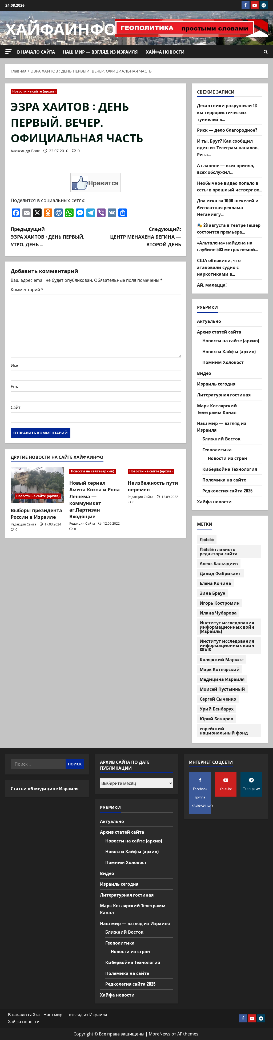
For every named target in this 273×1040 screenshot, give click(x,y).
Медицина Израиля (222, 679)
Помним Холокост (223, 362)
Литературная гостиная (224, 394)
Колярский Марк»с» (222, 659)
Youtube (207, 539)
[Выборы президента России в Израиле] (37, 485)
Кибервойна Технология (229, 469)
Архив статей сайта (219, 331)
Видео (204, 373)
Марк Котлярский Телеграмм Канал (217, 409)
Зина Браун (213, 593)
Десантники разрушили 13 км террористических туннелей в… (227, 112)
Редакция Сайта (23, 524)
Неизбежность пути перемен (153, 486)
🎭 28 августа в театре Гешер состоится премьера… (228, 228)
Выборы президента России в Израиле (36, 513)
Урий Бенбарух (217, 708)
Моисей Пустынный (222, 689)
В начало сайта (36, 52)
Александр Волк (25, 150)
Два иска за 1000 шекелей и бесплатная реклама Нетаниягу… (228, 207)
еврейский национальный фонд (224, 730)
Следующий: (145, 236)
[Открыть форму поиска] (266, 52)
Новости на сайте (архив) (33, 91)
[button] (8, 51)
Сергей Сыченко (218, 699)
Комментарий (27, 289)
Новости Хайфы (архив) (229, 351)
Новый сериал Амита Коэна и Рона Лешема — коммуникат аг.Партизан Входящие (94, 499)
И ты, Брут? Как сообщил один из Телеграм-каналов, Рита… (228, 148)
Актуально (209, 321)
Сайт (16, 407)
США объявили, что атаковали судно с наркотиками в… (219, 267)
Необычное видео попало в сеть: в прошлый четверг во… (229, 186)
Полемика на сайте (224, 479)
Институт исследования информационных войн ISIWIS (227, 645)
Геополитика (217, 449)
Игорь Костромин (220, 603)
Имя (15, 365)
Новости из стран (227, 458)
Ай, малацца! (212, 285)
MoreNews (159, 1034)
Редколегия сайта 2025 (227, 490)
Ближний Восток (221, 438)
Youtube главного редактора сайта (219, 551)
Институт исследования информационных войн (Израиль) (227, 626)
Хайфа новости (165, 52)
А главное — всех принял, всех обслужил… (225, 168)
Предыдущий (47, 236)
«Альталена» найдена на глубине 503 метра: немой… (227, 246)
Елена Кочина (215, 583)
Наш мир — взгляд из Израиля (100, 52)
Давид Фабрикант (220, 573)
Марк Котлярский (220, 669)
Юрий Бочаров (216, 718)
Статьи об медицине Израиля (44, 788)
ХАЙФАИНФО (61, 28)
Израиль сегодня (216, 383)
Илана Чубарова (218, 612)
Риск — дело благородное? (227, 130)
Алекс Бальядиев (219, 563)
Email (16, 387)
